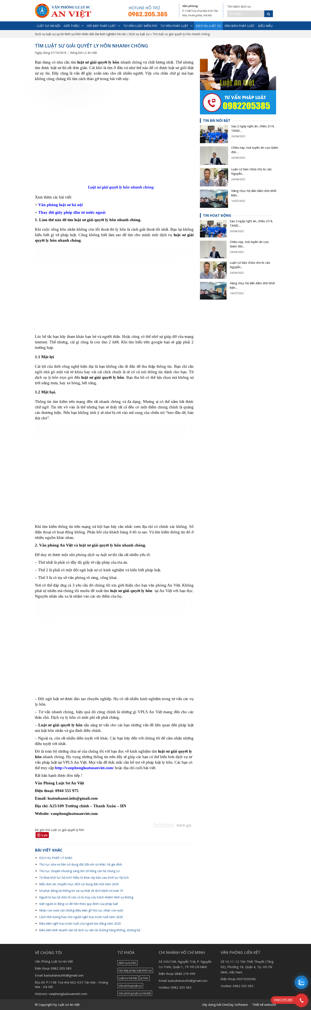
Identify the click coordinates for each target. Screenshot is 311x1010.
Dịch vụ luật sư (208, 26)
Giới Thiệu (71, 26)
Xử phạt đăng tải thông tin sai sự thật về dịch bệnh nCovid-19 (81, 891)
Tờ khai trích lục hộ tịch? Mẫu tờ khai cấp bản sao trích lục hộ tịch (84, 877)
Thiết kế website (264, 1004)
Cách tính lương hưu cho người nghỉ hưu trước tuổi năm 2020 (81, 917)
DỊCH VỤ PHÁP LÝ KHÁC (56, 858)
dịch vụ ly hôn (127, 963)
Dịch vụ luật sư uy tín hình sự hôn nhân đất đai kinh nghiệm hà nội (80, 34)
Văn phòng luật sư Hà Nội (135, 993)
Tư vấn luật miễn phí (140, 26)
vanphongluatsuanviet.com (68, 994)
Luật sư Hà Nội (128, 978)
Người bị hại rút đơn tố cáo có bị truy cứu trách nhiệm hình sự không (86, 897)
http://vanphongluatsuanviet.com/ (84, 768)
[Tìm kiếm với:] (245, 13)
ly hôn (144, 978)
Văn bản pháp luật (239, 26)
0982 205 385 (61, 968)
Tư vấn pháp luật (174, 26)
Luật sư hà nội (48, 26)
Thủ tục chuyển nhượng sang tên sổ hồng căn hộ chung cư (79, 871)
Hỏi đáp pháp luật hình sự (135, 970)
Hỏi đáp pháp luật (101, 26)
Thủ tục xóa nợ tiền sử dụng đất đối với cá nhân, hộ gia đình (80, 864)
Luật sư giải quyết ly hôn (67, 830)
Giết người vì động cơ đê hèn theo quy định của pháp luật (78, 904)
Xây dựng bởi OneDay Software (225, 1004)
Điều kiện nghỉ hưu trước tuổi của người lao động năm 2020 (80, 923)
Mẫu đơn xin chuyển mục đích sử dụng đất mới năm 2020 (79, 884)
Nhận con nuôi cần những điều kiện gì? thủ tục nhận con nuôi (81, 910)
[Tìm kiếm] (268, 13)
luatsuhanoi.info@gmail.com (64, 975)
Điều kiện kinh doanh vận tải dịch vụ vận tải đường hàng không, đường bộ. (90, 930)
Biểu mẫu (265, 26)
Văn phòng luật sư (130, 986)
